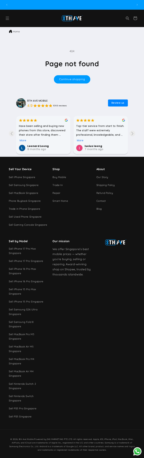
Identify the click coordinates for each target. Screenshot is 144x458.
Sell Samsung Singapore (23, 185)
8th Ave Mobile (26, 439)
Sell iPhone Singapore (22, 177)
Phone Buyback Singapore (25, 200)
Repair (56, 193)
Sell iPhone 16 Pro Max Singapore (22, 271)
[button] (7, 18)
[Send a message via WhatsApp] (137, 451)
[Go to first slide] (132, 133)
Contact (101, 200)
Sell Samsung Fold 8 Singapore (21, 324)
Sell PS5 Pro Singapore (22, 408)
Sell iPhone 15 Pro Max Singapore (22, 291)
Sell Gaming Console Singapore (28, 224)
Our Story (102, 177)
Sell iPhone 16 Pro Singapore (26, 281)
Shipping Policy (105, 185)
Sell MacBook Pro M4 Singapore (21, 361)
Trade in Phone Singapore (24, 208)
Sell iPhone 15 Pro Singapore (26, 301)
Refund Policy (104, 193)
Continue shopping (72, 79)
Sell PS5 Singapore (20, 416)
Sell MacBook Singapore (23, 193)
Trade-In (58, 185)
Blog (99, 208)
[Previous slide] (12, 133)
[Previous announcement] (7, 5)
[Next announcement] (137, 5)
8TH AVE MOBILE (37, 100)
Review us (118, 103)
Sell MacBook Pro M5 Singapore (21, 336)
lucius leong (93, 146)
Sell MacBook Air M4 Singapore (21, 373)
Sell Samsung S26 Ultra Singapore (23, 311)
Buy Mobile (59, 177)
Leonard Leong (38, 146)
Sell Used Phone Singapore (25, 216)
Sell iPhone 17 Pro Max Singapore (22, 251)
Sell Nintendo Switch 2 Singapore (22, 386)
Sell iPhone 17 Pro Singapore (26, 261)
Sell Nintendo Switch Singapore (21, 398)
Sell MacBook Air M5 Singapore (21, 349)
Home (16, 31)
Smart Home (60, 200)
